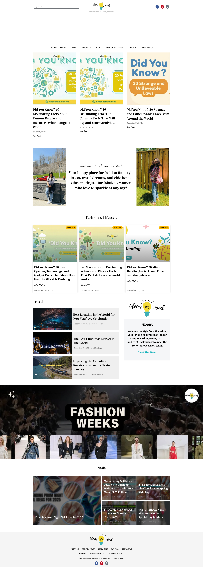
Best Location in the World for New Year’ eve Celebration (94, 317)
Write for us (147, 48)
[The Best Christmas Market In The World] (52, 343)
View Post (37, 136)
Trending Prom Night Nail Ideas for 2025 (59, 517)
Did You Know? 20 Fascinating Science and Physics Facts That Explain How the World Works (101, 273)
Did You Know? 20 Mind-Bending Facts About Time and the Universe (145, 271)
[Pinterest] (162, 7)
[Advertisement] (101, 30)
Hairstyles (86, 48)
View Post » (39, 285)
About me (132, 48)
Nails (74, 48)
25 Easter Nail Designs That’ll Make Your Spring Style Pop (153, 488)
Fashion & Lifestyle (58, 48)
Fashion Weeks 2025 (115, 48)
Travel (98, 48)
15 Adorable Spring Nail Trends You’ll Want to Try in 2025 (118, 513)
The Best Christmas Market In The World (94, 341)
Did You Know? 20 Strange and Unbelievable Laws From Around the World (148, 114)
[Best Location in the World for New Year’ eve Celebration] (52, 319)
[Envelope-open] (167, 7)
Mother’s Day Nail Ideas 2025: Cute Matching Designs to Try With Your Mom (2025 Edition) (118, 486)
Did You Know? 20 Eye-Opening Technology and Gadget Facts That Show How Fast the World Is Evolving (54, 273)
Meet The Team (147, 352)
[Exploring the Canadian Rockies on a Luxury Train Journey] (52, 367)
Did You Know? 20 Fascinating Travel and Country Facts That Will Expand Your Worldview (97, 116)
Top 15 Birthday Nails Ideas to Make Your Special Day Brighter (151, 513)
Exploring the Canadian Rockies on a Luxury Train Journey (91, 365)
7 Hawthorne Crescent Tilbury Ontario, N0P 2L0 (105, 553)
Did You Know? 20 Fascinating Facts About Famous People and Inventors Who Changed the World (53, 118)
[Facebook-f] (157, 7)
